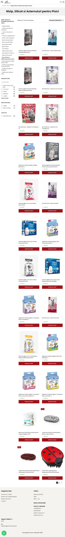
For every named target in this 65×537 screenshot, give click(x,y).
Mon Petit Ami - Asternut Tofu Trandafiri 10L (49, 127)
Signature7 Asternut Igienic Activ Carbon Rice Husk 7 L (50, 242)
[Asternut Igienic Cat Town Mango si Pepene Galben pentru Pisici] (29, 342)
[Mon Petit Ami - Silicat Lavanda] (52, 189)
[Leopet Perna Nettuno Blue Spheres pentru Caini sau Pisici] (52, 419)
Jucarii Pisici (5, 48)
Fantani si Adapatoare (8, 36)
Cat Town (6, 89)
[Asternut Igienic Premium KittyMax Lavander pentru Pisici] (29, 37)
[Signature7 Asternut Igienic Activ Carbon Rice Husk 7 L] (52, 228)
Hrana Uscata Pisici (7, 42)
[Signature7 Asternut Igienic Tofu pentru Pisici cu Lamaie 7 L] (52, 380)
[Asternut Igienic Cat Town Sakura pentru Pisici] (29, 189)
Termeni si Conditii (6, 494)
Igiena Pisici (5, 46)
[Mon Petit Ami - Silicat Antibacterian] (52, 37)
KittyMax (5, 94)
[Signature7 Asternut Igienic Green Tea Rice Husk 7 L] (52, 342)
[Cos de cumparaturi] (63, 2)
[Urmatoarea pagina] (62, 483)
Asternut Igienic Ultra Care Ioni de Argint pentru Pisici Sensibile (51, 280)
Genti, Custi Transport (8, 38)
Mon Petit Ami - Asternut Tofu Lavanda (52, 89)
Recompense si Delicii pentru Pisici (7, 61)
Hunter (5, 91)
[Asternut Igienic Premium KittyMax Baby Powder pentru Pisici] (29, 75)
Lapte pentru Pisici (7, 51)
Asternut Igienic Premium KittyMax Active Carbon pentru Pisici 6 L (51, 166)
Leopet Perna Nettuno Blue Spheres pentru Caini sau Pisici (51, 433)
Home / (4, 5)
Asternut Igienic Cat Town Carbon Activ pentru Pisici (27, 280)
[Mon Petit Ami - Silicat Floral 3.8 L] (52, 304)
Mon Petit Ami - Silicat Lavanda (50, 203)
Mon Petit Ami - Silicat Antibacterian (51, 50)
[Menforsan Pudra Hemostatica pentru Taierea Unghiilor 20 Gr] (29, 419)
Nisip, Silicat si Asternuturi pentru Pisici (7, 58)
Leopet (5, 96)
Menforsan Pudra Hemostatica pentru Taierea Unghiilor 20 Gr (29, 433)
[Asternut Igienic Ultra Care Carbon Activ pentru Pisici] (29, 228)
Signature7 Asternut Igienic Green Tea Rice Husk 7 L (52, 356)
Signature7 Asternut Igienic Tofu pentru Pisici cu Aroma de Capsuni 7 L (29, 395)
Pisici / (8, 5)
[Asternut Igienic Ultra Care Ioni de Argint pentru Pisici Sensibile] (52, 266)
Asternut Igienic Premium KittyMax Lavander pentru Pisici (27, 51)
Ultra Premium (7, 116)
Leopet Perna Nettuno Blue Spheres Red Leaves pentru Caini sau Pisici (29, 471)
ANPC (35, 496)
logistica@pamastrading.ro (8, 526)
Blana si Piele (7, 108)
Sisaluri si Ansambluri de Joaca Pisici (7, 65)
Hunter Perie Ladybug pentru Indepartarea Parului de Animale (50, 471)
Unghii (5, 106)
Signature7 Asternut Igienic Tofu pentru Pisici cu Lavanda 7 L (29, 318)
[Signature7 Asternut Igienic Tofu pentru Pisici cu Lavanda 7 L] (29, 304)
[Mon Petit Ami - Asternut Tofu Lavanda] (52, 75)
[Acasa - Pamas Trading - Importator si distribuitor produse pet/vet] (10, 2)
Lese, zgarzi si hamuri (8, 53)
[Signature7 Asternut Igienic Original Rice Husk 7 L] (29, 151)
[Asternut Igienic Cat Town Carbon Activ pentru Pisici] (29, 266)
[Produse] (2, 2)
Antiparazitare (6, 26)
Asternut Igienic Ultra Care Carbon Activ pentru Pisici (28, 242)
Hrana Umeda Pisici (7, 40)
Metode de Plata (38, 494)
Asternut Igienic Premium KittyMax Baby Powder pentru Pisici (27, 89)
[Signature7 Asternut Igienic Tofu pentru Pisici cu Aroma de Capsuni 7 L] (29, 380)
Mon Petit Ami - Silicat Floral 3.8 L (50, 318)
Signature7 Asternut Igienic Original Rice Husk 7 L (28, 166)
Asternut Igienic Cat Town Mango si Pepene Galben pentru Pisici (28, 356)
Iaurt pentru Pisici (7, 44)
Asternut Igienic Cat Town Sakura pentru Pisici (27, 204)
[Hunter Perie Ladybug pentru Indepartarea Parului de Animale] (52, 457)
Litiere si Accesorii (7, 55)
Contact (3, 501)
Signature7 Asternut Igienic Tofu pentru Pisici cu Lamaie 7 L (52, 395)
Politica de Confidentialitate (9, 496)
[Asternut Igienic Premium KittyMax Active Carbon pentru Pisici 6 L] (52, 151)
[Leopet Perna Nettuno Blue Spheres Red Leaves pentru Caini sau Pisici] (29, 457)
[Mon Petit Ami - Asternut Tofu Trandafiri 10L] (52, 113)
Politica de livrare (6, 499)
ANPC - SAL (37, 499)
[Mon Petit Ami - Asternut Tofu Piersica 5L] (29, 113)
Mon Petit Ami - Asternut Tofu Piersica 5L (28, 127)
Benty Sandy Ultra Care (7, 86)
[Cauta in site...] (61, 2)
